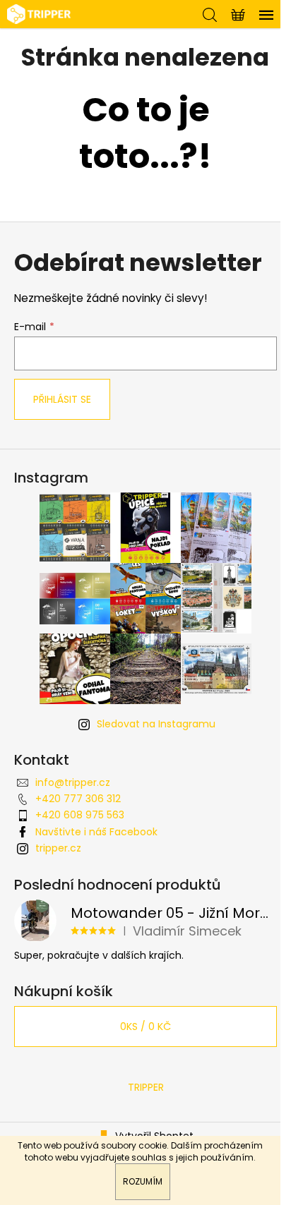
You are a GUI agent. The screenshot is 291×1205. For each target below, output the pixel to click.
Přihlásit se (62, 399)
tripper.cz (58, 848)
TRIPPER (146, 1087)
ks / (145, 1026)
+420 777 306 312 (78, 799)
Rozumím (142, 1181)
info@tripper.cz (72, 782)
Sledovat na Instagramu (156, 724)
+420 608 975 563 (79, 815)
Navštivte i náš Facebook (96, 832)
